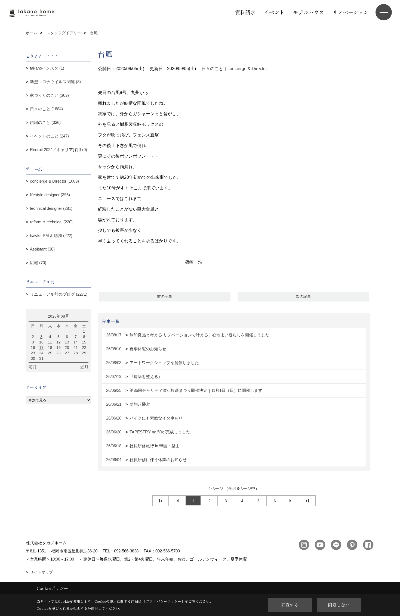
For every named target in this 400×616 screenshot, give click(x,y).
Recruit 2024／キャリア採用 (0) (58, 149)
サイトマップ (41, 572)
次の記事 (303, 296)
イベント (274, 12)
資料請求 (245, 12)
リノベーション (351, 12)
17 (41, 347)
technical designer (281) (51, 208)
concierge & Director (247, 68)
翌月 (84, 366)
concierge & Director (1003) (54, 181)
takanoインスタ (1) (47, 68)
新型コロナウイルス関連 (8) (55, 81)
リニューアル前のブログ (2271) (58, 294)
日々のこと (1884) (46, 109)
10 (41, 342)
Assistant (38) (42, 249)
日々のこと (212, 68)
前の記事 (164, 296)
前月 (33, 366)
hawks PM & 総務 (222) (51, 235)
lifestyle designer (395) (50, 194)
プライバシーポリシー (163, 601)
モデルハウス (308, 12)
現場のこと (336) (45, 122)
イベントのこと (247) (49, 136)
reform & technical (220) (51, 222)
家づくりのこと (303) (49, 95)
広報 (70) (38, 262)
